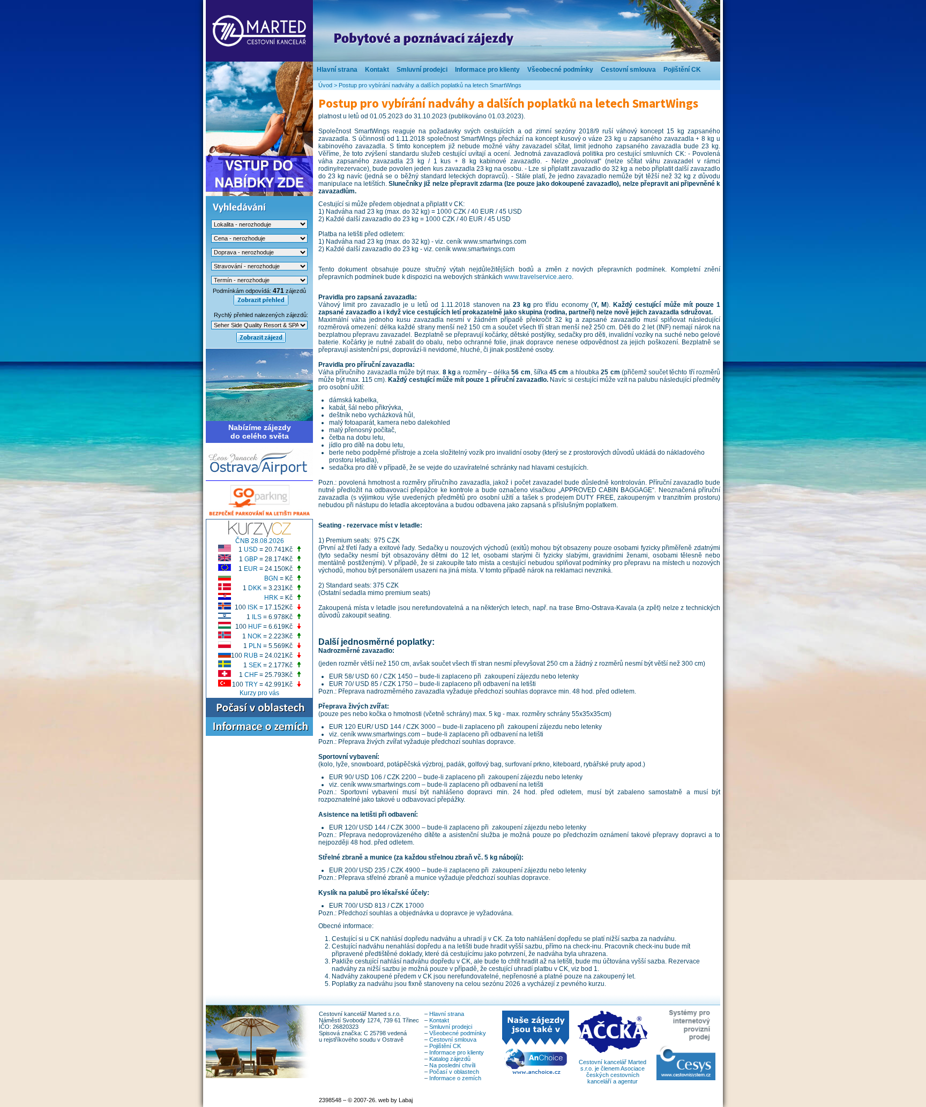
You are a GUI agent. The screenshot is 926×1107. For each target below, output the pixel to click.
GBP (251, 559)
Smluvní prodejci (422, 69)
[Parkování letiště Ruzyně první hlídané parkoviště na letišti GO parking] (259, 517)
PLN (255, 646)
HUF (255, 626)
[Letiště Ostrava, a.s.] (259, 473)
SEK (255, 665)
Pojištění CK (682, 69)
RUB (251, 655)
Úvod (325, 85)
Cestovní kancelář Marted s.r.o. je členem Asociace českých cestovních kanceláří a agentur (612, 1072)
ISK (253, 607)
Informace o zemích (455, 1078)
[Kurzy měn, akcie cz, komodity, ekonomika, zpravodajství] (259, 535)
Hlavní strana (337, 69)
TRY (251, 684)
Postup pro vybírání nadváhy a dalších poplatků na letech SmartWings (430, 85)
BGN (271, 578)
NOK (255, 636)
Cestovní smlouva (628, 69)
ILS (257, 617)
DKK (255, 588)
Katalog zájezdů (450, 1059)
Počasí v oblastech (454, 1071)
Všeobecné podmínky (560, 69)
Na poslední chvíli (452, 1065)
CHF (251, 675)
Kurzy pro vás (259, 693)
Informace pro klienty (487, 69)
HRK (271, 597)
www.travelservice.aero (538, 277)
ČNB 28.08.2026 (259, 541)
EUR (251, 569)
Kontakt (377, 69)
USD (251, 549)
